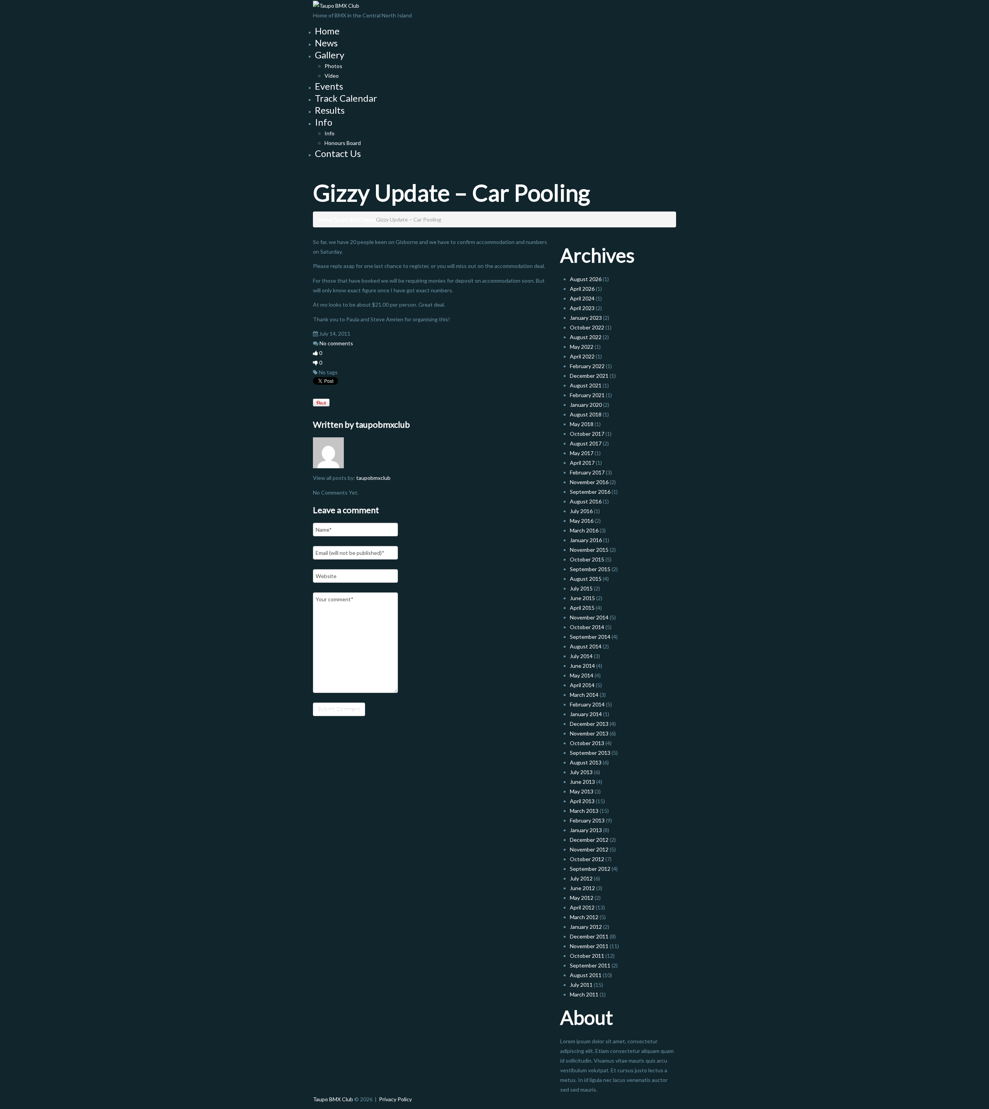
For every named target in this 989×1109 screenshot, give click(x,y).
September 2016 (590, 491)
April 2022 (582, 356)
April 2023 (582, 308)
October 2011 (587, 955)
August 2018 (586, 414)
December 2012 (589, 839)
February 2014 (587, 704)
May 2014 (581, 675)
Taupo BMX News (354, 219)
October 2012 (587, 859)
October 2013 (587, 743)
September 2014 (590, 636)
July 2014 (581, 656)
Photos (333, 66)
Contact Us (338, 153)
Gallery (329, 54)
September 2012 (590, 868)
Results (330, 110)
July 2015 (581, 588)
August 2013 (586, 762)
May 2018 (581, 424)
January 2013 (586, 830)
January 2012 (586, 926)
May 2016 (581, 520)
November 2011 (589, 946)
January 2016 (586, 540)
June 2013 (582, 781)
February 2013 (587, 820)
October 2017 (587, 433)
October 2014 (587, 627)
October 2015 (587, 559)
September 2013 (590, 752)
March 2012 (584, 917)
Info (323, 122)
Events (329, 86)
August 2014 (586, 646)
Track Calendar (346, 98)
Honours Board (343, 143)
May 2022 (581, 346)
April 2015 (582, 607)
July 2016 (581, 511)
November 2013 (589, 733)
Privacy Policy (395, 1099)
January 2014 (586, 714)
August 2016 (586, 501)
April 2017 (582, 462)
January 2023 (586, 317)
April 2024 (582, 298)
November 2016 (589, 482)
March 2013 (584, 810)
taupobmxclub (382, 424)
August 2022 (586, 337)
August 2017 (586, 443)
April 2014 (582, 685)
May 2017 (581, 453)
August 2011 (586, 975)
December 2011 (589, 936)
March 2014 (584, 694)
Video (332, 75)
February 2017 (587, 472)
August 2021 (586, 385)
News (326, 42)
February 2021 (587, 395)
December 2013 (589, 723)
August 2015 (586, 578)
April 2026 (582, 288)
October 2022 (587, 327)
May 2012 (581, 897)
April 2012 (582, 907)
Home (327, 30)
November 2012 (589, 849)
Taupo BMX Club (333, 1099)
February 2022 (587, 366)
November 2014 (589, 617)
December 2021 (589, 375)
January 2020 (586, 404)
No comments (336, 343)
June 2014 (582, 665)
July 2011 (581, 984)
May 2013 (581, 791)
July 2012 (581, 878)
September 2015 (590, 569)
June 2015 (582, 598)
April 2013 (582, 801)
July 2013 (581, 772)
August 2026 (586, 279)
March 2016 (584, 530)
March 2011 (584, 994)
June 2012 (582, 888)
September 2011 (590, 965)
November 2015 (589, 549)
